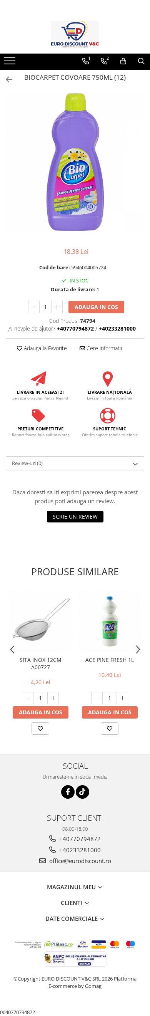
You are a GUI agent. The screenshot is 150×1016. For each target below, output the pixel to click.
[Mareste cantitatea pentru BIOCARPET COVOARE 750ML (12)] (57, 307)
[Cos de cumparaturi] (123, 61)
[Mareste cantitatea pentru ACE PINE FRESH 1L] (122, 698)
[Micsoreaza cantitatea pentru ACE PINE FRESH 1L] (97, 698)
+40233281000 (79, 850)
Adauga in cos (96, 307)
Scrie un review (75, 516)
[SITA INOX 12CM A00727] (40, 621)
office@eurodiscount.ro (79, 861)
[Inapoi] (6, 79)
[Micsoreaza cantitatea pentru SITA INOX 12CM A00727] (27, 698)
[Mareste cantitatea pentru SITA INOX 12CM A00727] (53, 698)
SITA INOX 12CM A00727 (41, 663)
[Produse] (10, 63)
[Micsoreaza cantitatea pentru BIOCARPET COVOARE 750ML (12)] (34, 307)
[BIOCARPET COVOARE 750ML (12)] (75, 161)
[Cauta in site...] (141, 61)
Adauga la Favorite (44, 348)
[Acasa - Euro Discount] (75, 34)
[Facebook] (68, 792)
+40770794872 (79, 839)
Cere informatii (103, 348)
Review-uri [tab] (27, 463)
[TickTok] (82, 792)
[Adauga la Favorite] (40, 728)
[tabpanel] (75, 161)
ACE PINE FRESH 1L (109, 659)
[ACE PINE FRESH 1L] (109, 621)
